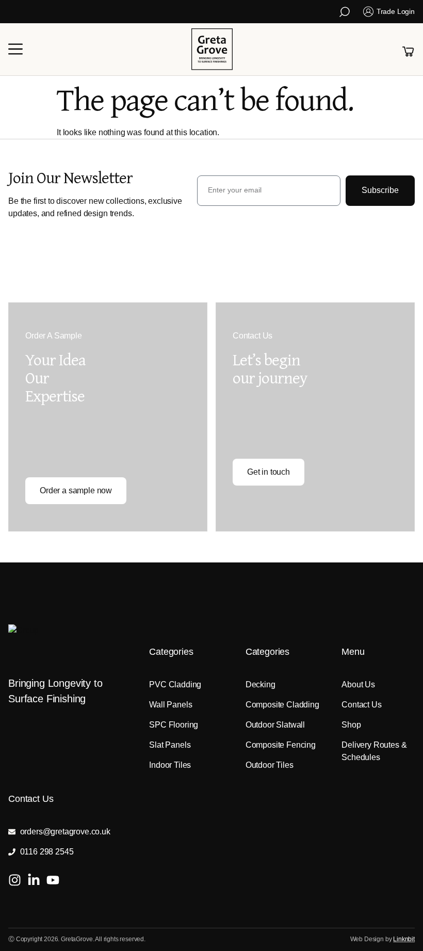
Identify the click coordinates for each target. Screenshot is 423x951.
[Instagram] (14, 880)
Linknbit (404, 939)
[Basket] (408, 51)
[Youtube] (52, 880)
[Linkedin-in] (33, 880)
